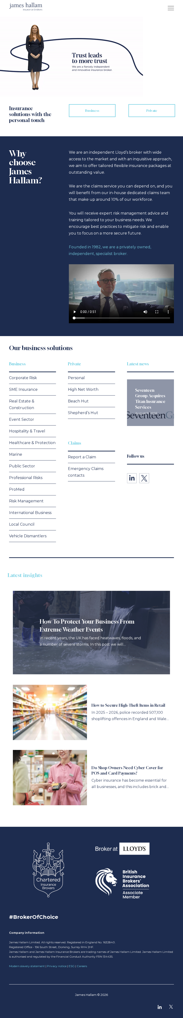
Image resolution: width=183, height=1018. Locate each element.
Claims (74, 442)
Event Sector (21, 419)
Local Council (22, 524)
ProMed (17, 489)
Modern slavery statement (27, 966)
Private (74, 363)
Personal (76, 378)
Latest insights (26, 575)
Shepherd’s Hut (83, 413)
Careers (82, 966)
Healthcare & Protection (32, 442)
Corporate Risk (23, 378)
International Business (30, 512)
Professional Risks (25, 477)
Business (17, 363)
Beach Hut (78, 401)
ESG (72, 966)
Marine (15, 454)
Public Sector (22, 466)
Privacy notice (56, 966)
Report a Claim (82, 457)
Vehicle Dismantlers (27, 536)
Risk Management (26, 501)
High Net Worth (83, 389)
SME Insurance (23, 389)
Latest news (138, 363)
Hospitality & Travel (27, 431)
